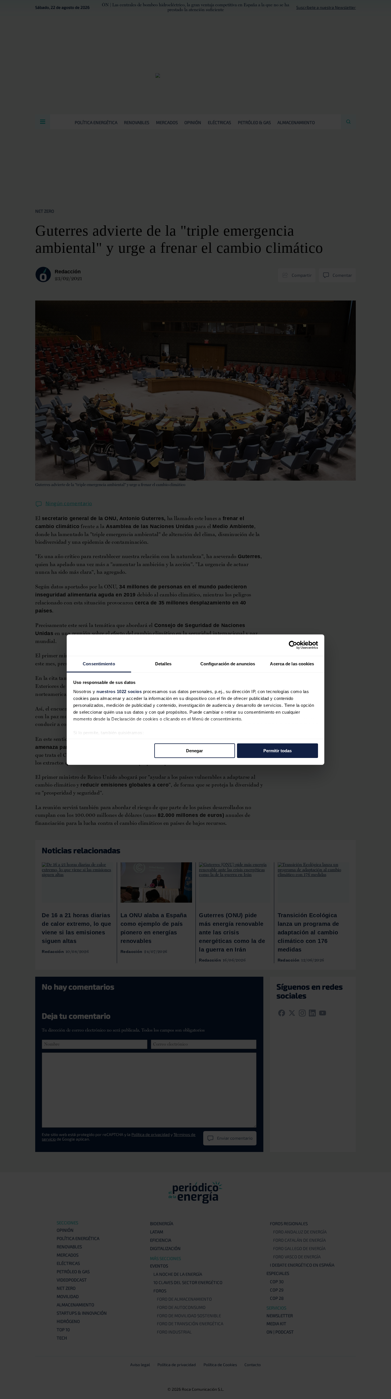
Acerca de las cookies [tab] (292, 663)
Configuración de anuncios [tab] (227, 663)
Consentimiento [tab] (99, 663)
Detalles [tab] (163, 663)
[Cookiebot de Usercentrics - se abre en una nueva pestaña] (293, 645)
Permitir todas (277, 750)
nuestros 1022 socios (119, 691)
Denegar (194, 750)
